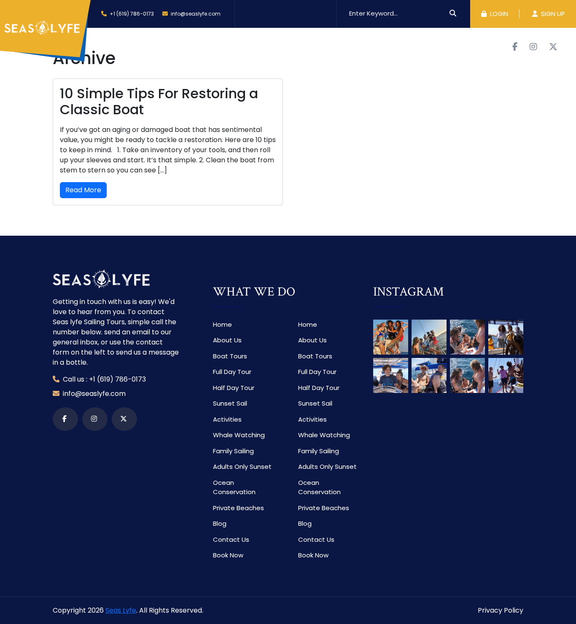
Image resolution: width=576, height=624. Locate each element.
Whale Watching (239, 434)
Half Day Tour (233, 387)
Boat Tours (203, 46)
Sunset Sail (230, 403)
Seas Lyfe (120, 610)
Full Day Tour (232, 371)
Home (115, 46)
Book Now (399, 46)
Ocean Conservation (234, 487)
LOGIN (498, 13)
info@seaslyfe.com (195, 13)
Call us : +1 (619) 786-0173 (103, 379)
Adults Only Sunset (242, 466)
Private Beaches (238, 507)
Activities (261, 46)
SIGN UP (552, 13)
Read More (83, 190)
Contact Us (348, 46)
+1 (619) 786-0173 (131, 13)
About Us (154, 46)
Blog (307, 46)
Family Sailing (233, 450)
